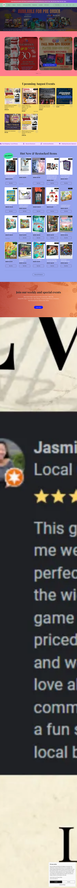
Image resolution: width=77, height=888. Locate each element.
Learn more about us (54, 878)
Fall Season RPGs (27, 5)
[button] (4, 4)
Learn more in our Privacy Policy (56, 877)
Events (19, 5)
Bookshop (34, 5)
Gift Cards (46, 5)
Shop (9, 5)
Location (41, 5)
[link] (62, 884)
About (14, 5)
